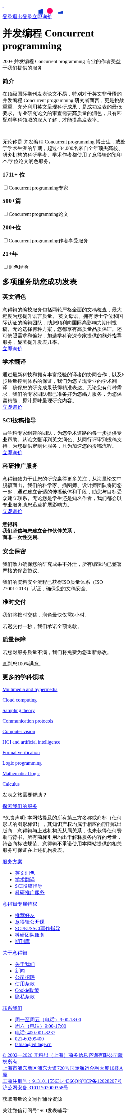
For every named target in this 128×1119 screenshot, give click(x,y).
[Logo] (3, 5)
